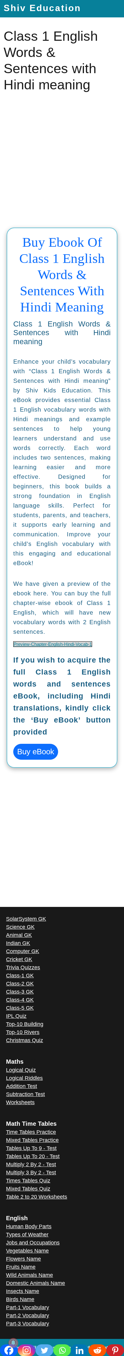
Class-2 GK (20, 984)
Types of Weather (27, 1235)
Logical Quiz (21, 1070)
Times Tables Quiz (28, 1181)
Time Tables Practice (31, 1132)
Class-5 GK (20, 1008)
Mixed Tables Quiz (28, 1189)
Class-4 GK (20, 1000)
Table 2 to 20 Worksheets (36, 1197)
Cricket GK (19, 959)
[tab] (108, 8)
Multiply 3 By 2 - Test (31, 1173)
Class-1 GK (20, 976)
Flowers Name (23, 1259)
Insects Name (22, 1291)
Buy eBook (35, 751)
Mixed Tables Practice (32, 1140)
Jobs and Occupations (33, 1243)
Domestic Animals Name (35, 1283)
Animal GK (19, 935)
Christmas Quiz (24, 1040)
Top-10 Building (24, 1024)
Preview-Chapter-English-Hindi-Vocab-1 (53, 644)
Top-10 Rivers (22, 1032)
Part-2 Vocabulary (27, 1316)
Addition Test (21, 1086)
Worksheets (20, 1102)
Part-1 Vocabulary (27, 1307)
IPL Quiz (16, 1016)
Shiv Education (42, 8)
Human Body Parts (28, 1226)
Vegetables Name (27, 1251)
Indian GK (18, 943)
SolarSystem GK (26, 919)
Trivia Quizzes (23, 967)
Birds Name (20, 1299)
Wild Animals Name (29, 1275)
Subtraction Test (25, 1094)
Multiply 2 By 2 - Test (31, 1164)
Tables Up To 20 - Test (33, 1156)
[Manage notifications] (13, 1343)
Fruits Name (21, 1267)
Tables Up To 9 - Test (31, 1148)
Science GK (20, 927)
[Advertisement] (62, 160)
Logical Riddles (24, 1078)
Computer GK (22, 951)
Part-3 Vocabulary (27, 1324)
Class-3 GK (20, 992)
